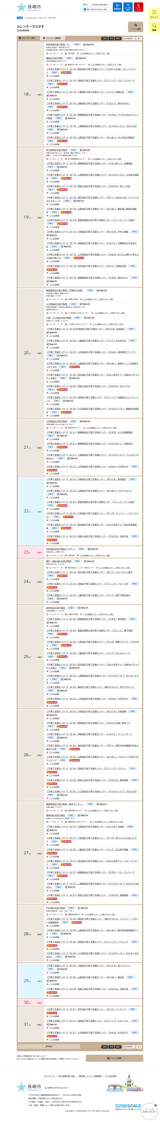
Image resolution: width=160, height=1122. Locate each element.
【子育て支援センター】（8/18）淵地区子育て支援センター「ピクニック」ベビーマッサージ (90, 80)
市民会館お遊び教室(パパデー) (60, 549)
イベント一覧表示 (53, 38)
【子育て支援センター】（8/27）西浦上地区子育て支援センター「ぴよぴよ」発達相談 (87, 895)
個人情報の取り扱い (67, 1076)
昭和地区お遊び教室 (55, 608)
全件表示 (48, 1046)
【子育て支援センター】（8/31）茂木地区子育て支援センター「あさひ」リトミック (86, 1009)
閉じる (155, 1105)
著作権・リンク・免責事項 (90, 1076)
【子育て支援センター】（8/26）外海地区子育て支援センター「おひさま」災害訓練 (86, 711)
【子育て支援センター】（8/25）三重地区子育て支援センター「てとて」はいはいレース (88, 653)
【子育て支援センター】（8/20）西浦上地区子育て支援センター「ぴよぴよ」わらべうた (88, 386)
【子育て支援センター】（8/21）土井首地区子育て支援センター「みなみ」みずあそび (87, 467)
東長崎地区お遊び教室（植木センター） (65, 804)
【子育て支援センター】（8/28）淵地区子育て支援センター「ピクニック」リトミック (87, 942)
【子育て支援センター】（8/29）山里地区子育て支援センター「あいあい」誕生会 (85, 977)
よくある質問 (110, 1076)
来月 (118, 38)
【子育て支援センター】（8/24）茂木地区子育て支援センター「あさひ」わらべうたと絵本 (89, 572)
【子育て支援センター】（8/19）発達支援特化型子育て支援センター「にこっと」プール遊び (90, 220)
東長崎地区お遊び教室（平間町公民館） (65, 290)
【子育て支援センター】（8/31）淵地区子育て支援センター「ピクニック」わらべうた (87, 1021)
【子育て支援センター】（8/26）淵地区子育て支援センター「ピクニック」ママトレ (86, 768)
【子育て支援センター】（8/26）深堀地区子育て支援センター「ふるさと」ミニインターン (89, 734)
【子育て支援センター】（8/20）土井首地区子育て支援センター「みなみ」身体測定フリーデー (91, 352)
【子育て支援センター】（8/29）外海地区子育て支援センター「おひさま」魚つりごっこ (88, 966)
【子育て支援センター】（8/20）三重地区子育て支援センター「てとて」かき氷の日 (86, 341)
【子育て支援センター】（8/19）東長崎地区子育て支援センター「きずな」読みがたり (87, 278)
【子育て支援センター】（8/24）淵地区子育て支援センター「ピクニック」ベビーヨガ (87, 584)
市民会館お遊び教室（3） (58, 44)
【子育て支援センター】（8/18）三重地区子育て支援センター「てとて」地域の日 (85, 92)
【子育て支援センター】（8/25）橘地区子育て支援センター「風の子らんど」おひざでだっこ (90, 687)
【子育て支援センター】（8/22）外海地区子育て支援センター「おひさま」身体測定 (86, 479)
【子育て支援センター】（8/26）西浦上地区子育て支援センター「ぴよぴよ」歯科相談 (87, 780)
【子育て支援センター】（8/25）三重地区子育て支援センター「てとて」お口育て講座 (87, 850)
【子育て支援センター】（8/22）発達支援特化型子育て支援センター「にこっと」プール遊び (90, 502)
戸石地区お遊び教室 (55, 908)
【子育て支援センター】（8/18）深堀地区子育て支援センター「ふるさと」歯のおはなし (88, 103)
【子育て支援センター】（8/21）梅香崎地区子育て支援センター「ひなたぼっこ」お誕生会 (89, 444)
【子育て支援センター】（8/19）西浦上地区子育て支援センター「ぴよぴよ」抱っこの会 (88, 186)
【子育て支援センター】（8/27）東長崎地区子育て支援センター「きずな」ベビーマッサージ (90, 872)
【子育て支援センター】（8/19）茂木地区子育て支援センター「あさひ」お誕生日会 (86, 266)
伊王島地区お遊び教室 (56, 150)
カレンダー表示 (28, 38)
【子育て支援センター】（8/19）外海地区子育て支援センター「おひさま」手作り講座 (87, 232)
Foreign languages (100, 4)
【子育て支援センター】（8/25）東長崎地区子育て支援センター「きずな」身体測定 (86, 619)
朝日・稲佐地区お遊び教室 (58, 561)
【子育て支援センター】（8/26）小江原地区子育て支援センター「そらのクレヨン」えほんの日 (91, 791)
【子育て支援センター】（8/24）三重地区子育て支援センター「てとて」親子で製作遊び (88, 595)
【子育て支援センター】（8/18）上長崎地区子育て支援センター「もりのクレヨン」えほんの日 (91, 126)
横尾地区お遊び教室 (55, 815)
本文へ (85, 4)
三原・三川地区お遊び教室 (58, 318)
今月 (111, 38)
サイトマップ (49, 1076)
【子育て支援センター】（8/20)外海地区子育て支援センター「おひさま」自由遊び (85, 329)
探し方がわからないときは (97, 9)
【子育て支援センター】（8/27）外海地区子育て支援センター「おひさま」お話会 (85, 827)
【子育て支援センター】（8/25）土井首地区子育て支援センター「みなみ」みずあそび (87, 699)
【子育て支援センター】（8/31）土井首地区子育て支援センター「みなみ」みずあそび (87, 1033)
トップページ (30, 18)
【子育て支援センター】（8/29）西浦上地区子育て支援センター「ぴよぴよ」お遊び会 (87, 989)
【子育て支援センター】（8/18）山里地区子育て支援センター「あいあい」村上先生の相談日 (90, 137)
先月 (105, 38)
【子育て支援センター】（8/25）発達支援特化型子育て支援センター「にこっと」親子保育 (89, 630)
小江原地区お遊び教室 (56, 304)
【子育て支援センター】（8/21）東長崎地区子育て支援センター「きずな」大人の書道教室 (89, 432)
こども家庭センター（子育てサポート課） (95, 53)
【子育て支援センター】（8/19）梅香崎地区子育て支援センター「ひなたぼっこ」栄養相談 (89, 163)
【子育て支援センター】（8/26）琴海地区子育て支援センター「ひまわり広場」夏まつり (88, 723)
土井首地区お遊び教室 (56, 421)
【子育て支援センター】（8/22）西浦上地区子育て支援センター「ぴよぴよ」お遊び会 (87, 536)
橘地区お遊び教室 (54, 58)
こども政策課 (54, 76)
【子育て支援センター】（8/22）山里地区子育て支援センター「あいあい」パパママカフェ (89, 491)
